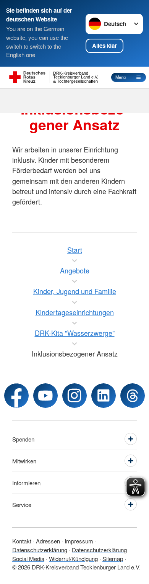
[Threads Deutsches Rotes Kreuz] (132, 395)
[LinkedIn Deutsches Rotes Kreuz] (103, 395)
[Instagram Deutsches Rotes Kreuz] (74, 395)
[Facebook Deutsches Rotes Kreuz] (16, 395)
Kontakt (21, 541)
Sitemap (112, 559)
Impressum (79, 541)
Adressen (48, 541)
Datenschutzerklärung (39, 550)
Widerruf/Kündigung (73, 559)
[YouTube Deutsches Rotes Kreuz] (45, 395)
